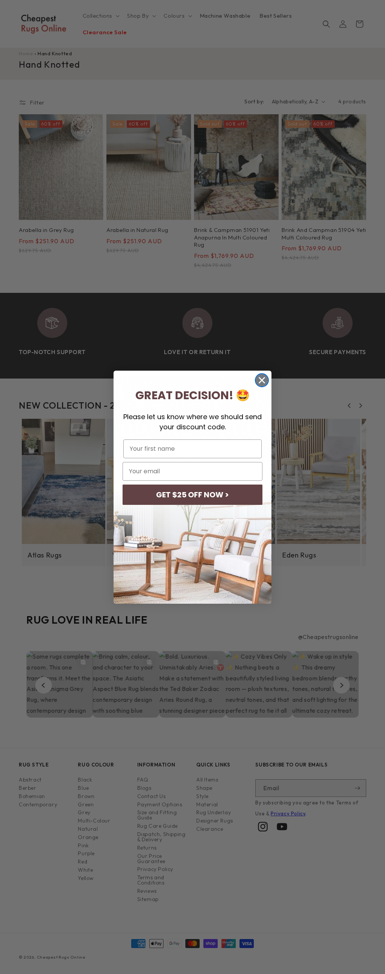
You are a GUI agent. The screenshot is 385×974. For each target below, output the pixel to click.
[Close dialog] (261, 380)
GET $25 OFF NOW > (192, 494)
